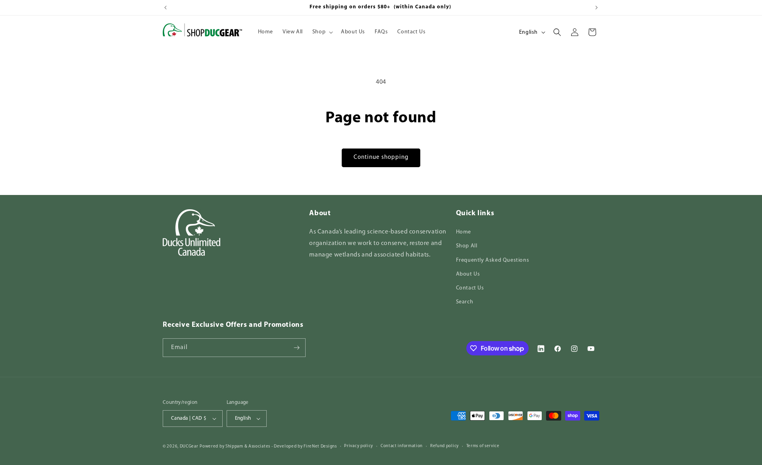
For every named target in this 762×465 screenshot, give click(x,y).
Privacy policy (358, 446)
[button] (322, 32)
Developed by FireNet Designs (305, 446)
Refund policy (444, 446)
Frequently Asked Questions (492, 260)
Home (463, 232)
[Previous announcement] (165, 7)
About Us (468, 274)
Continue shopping (381, 157)
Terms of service (483, 446)
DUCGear (189, 446)
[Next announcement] (596, 7)
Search (464, 302)
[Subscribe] (296, 347)
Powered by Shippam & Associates (235, 446)
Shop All (466, 246)
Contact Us (470, 288)
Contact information (402, 446)
